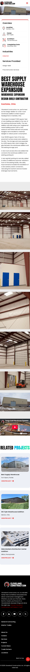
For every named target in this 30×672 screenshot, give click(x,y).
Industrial (6, 56)
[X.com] (26, 616)
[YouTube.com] (15, 616)
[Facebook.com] (4, 616)
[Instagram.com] (20, 616)
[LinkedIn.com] (9, 616)
